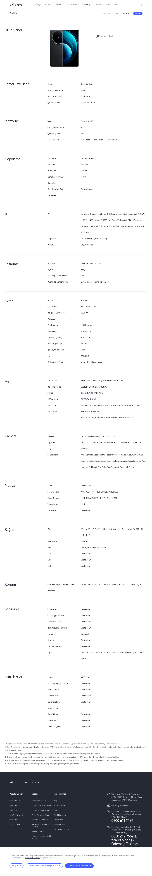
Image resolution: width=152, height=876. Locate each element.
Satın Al (138, 13)
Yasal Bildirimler (60, 815)
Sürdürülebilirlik (59, 825)
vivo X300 (13, 806)
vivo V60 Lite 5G (16, 815)
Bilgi (55, 801)
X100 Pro (13, 13)
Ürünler (48, 5)
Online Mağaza (87, 5)
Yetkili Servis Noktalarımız (42, 806)
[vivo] (14, 782)
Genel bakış (106, 13)
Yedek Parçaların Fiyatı (40, 815)
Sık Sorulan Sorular (39, 801)
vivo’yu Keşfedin (112, 5)
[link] (16, 4)
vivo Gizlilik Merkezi (61, 829)
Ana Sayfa (37, 5)
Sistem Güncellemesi (40, 820)
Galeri (116, 13)
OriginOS (58, 5)
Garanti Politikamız (39, 832)
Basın (56, 811)
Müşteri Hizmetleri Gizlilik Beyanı (41, 837)
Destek (99, 5)
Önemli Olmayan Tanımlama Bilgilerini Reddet (44, 866)
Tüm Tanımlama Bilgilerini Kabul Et (79, 866)
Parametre (126, 13)
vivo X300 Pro (15, 801)
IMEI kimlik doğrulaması (41, 811)
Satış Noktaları (71, 5)
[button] (140, 5)
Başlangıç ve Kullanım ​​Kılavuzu (40, 826)
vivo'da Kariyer (59, 806)
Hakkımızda (58, 820)
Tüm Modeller (15, 825)
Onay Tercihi (16, 866)
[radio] (104, 36)
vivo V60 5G (14, 811)
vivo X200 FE (15, 820)
